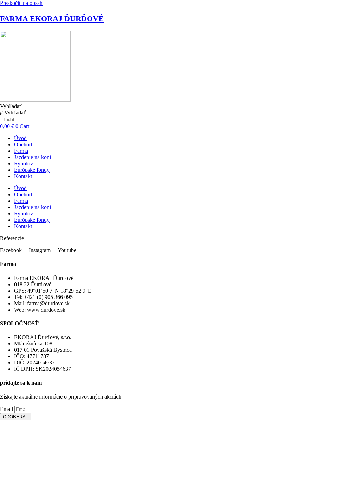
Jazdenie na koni (32, 157)
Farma (21, 151)
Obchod (23, 145)
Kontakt (23, 176)
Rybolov (23, 164)
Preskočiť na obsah (21, 3)
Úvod (20, 138)
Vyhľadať (11, 106)
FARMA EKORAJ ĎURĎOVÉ (52, 18)
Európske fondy (32, 170)
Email (7, 409)
